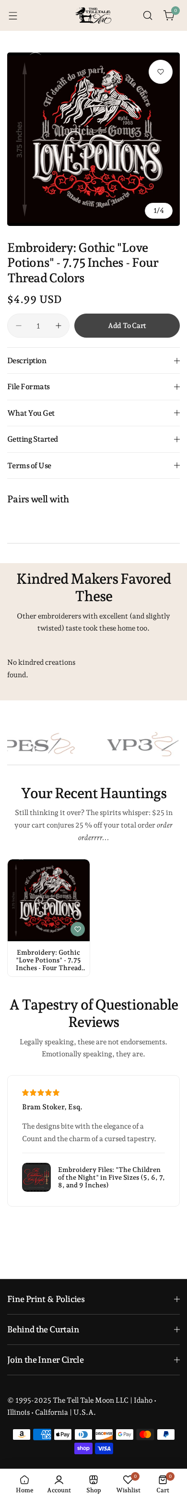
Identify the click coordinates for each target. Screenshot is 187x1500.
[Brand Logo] (130, 744)
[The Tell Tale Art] (93, 16)
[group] (93, 139)
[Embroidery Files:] (36, 1177)
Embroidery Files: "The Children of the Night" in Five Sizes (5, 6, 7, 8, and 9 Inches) (111, 1177)
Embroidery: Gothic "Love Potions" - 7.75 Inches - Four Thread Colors (49, 960)
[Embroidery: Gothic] (49, 900)
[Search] (147, 15)
